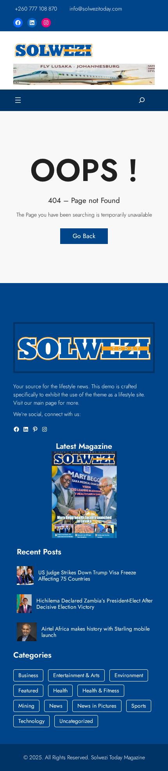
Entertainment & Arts (76, 675)
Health (60, 690)
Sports (138, 706)
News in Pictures (96, 706)
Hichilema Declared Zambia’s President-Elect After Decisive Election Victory (94, 604)
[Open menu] (18, 100)
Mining (26, 706)
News (56, 706)
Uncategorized (76, 721)
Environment (128, 675)
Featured (28, 690)
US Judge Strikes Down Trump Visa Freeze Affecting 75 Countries (87, 576)
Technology (31, 721)
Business (28, 675)
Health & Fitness (100, 690)
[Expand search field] (142, 100)
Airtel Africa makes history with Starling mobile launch (95, 632)
